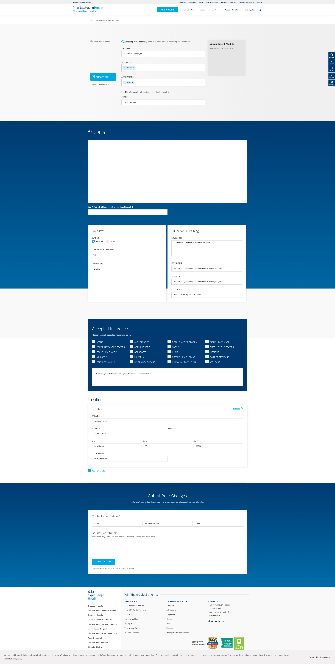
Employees (170, 614)
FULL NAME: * (127, 48)
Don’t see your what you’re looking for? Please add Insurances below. (123, 374)
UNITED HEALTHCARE (144, 362)
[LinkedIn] (219, 621)
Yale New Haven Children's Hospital (102, 610)
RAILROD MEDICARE (219, 357)
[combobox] (135, 68)
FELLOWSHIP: (177, 289)
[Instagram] (223, 621)
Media (168, 623)
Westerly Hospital (95, 638)
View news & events (132, 628)
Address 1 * (96, 428)
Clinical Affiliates (95, 647)
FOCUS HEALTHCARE (107, 352)
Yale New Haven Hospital (98, 642)
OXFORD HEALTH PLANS (183, 357)
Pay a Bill (183, 2)
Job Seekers (171, 610)
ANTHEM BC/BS (141, 342)
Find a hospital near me (134, 605)
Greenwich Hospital (95, 615)
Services (203, 10)
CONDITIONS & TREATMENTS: (104, 249)
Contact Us (192, 2)
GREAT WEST (140, 352)
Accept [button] (311, 657)
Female (99, 241)
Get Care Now (189, 10)
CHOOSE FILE (102, 77)
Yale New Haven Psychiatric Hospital (102, 624)
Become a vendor (131, 633)
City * (94, 441)
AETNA (100, 342)
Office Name (97, 416)
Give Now (233, 2)
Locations (215, 10)
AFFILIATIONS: (127, 77)
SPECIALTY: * (127, 62)
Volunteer (224, 2)
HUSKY (175, 352)
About (201, 2)
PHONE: (124, 97)
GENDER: (95, 238)
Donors (169, 619)
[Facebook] (209, 621)
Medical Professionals (246, 2)
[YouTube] (216, 621)
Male (113, 241)
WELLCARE (215, 362)
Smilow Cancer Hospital (97, 629)
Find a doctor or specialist (135, 610)
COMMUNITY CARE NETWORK (111, 347)
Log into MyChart (131, 619)
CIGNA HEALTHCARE (219, 342)
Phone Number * (98, 453)
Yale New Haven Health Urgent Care (102, 633)
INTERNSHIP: (177, 263)
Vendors (169, 628)
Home (90, 20)
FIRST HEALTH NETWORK (222, 347)
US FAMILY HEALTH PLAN (184, 362)
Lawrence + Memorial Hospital (100, 619)
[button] (133, 67)
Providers (170, 605)
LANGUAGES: (97, 263)
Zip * (196, 441)
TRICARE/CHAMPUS (106, 362)
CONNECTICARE (142, 347)
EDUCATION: (176, 238)
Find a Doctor (167, 10)
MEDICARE (102, 357)
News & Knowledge (212, 2)
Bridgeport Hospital (95, 606)
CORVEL (176, 347)
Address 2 (172, 428)
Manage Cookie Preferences (177, 633)
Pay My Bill (128, 623)
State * (146, 441)
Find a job (128, 614)
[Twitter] (212, 621)
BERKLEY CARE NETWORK (184, 342)
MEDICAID (214, 352)
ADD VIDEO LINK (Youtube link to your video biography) (110, 207)
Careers (259, 2)
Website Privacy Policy (13, 659)
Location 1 (99, 409)
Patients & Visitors (232, 10)
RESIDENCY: (176, 276)
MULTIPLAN (139, 357)
